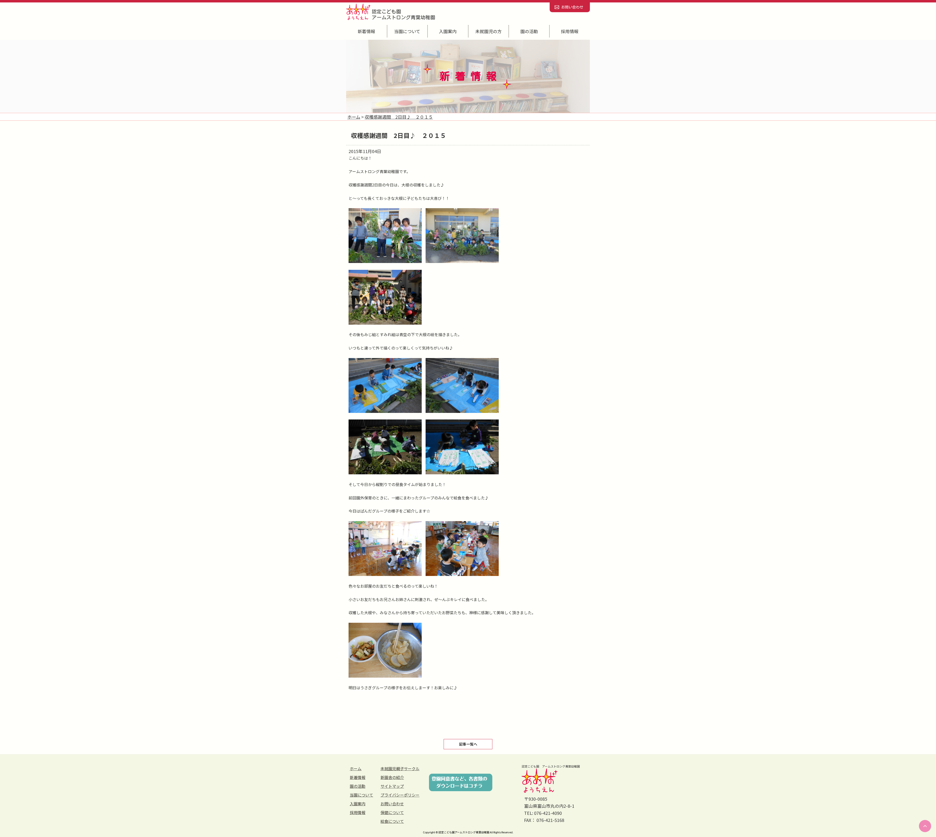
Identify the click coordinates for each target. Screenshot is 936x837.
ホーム (355, 768)
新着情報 (366, 31)
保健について (392, 812)
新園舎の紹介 (392, 777)
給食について (392, 821)
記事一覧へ (468, 744)
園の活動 (529, 31)
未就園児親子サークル (399, 768)
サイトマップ (392, 786)
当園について (407, 31)
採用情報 (569, 31)
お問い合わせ (572, 7)
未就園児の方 (488, 31)
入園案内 (448, 31)
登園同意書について (460, 782)
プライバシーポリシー (399, 795)
